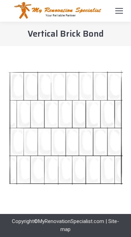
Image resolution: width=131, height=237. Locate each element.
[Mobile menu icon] (119, 11)
